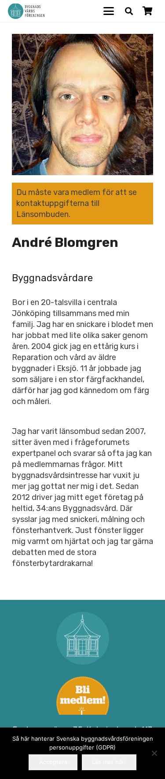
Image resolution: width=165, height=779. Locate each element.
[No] (154, 753)
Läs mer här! (109, 761)
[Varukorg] (147, 11)
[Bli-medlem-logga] (82, 702)
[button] (109, 11)
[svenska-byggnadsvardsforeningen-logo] (26, 11)
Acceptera (53, 761)
